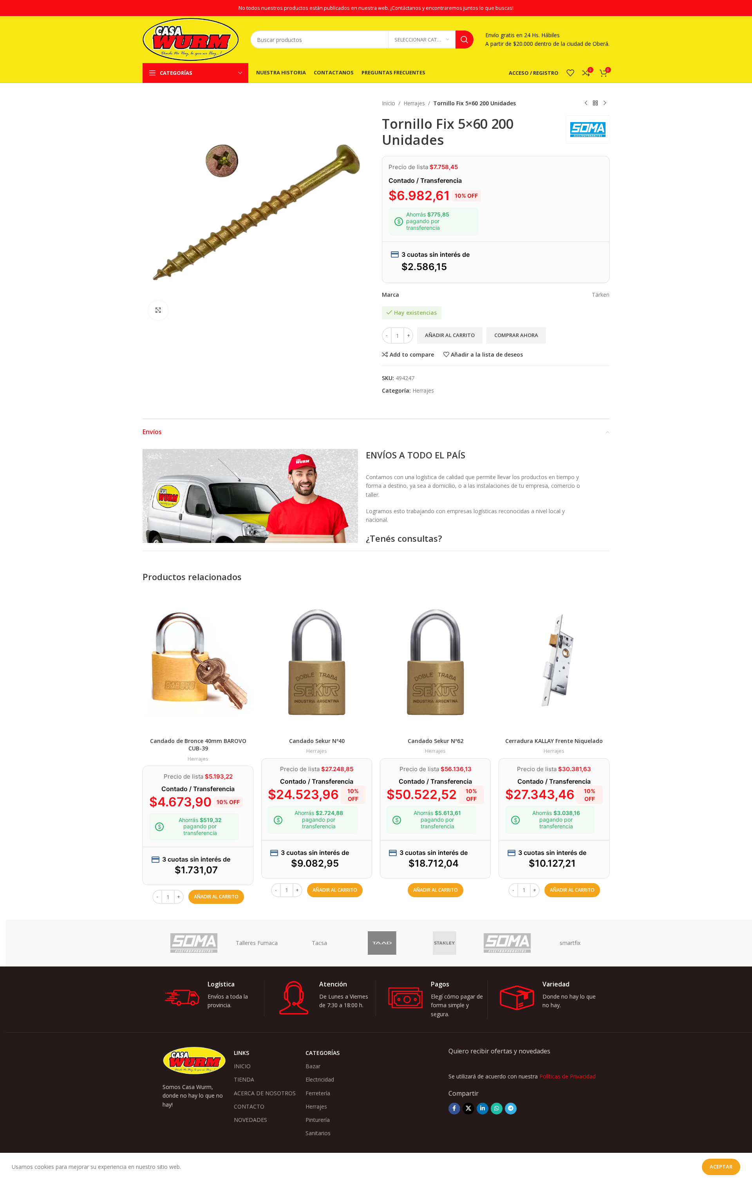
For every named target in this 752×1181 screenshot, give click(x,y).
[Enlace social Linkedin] (482, 1108)
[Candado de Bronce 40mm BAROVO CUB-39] (198, 662)
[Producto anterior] (586, 103)
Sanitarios (318, 1133)
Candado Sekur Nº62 (435, 741)
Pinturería (318, 1119)
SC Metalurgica (508, 943)
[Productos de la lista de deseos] (570, 73)
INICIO (242, 1066)
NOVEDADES (250, 1119)
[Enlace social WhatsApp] (497, 1108)
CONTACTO (249, 1106)
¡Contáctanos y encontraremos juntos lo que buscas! (451, 8)
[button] (216, 897)
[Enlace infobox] (214, 997)
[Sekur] (382, 943)
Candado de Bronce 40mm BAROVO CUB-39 (198, 744)
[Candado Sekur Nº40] (316, 662)
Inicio (388, 103)
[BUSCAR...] (465, 40)
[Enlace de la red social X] (468, 1108)
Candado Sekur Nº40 (317, 741)
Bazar (313, 1066)
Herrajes (414, 103)
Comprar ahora (516, 335)
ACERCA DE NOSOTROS (265, 1093)
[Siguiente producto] (604, 103)
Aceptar (721, 1166)
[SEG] (445, 943)
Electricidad (320, 1079)
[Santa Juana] (570, 943)
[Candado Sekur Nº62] (435, 662)
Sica (257, 943)
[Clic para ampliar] (158, 310)
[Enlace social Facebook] (454, 1108)
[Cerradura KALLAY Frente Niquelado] (554, 662)
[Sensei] (320, 943)
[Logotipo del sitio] (191, 39)
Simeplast (194, 943)
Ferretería (318, 1093)
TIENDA (244, 1079)
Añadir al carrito (450, 335)
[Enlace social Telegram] (511, 1108)
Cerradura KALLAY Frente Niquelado (554, 741)
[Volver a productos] (595, 103)
